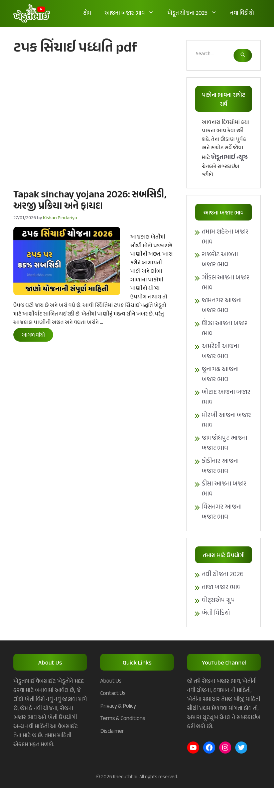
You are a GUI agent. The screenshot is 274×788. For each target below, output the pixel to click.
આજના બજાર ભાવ (125, 13)
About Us (111, 681)
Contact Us (113, 693)
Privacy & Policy (118, 706)
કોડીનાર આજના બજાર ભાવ (220, 466)
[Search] (243, 55)
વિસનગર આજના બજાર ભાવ (222, 512)
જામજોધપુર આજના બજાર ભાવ (224, 443)
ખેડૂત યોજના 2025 (187, 13)
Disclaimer (112, 731)
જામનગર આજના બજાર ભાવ (222, 305)
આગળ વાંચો (33, 335)
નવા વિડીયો (242, 13)
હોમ (87, 13)
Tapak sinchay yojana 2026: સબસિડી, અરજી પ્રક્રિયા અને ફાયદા (89, 200)
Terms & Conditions (122, 718)
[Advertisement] (93, 121)
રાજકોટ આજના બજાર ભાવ (220, 260)
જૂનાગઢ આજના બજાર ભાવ (220, 374)
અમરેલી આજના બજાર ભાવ (220, 351)
